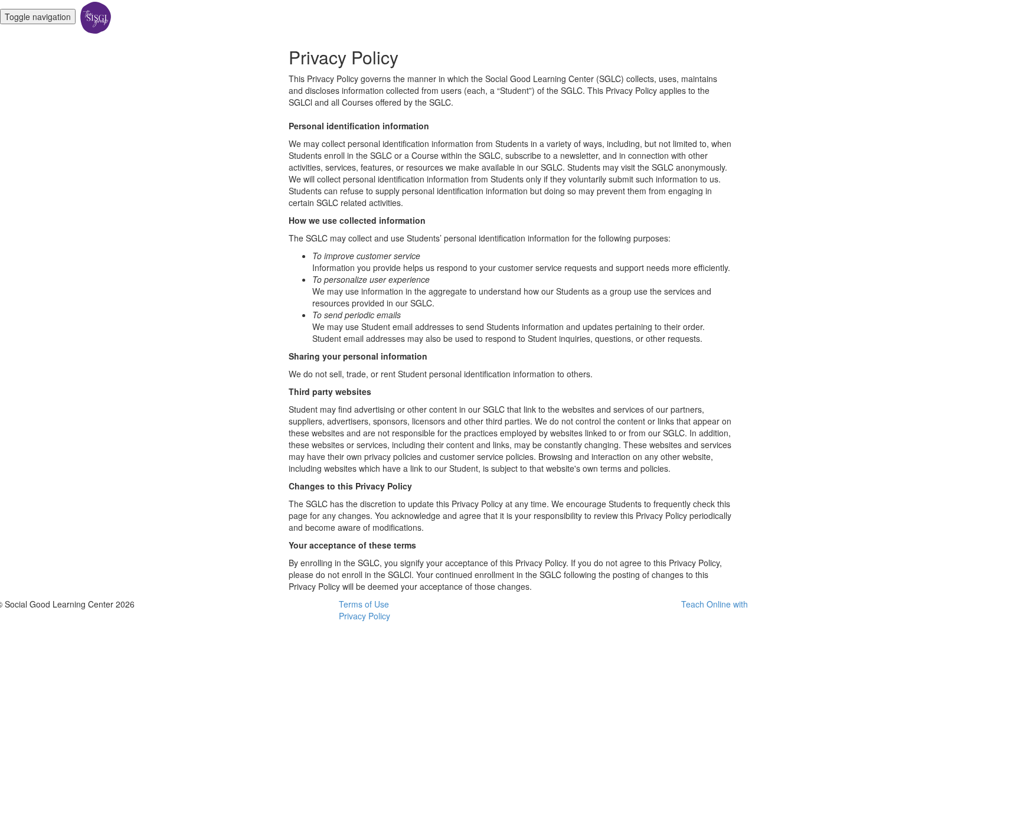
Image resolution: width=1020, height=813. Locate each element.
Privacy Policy (364, 616)
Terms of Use (364, 604)
